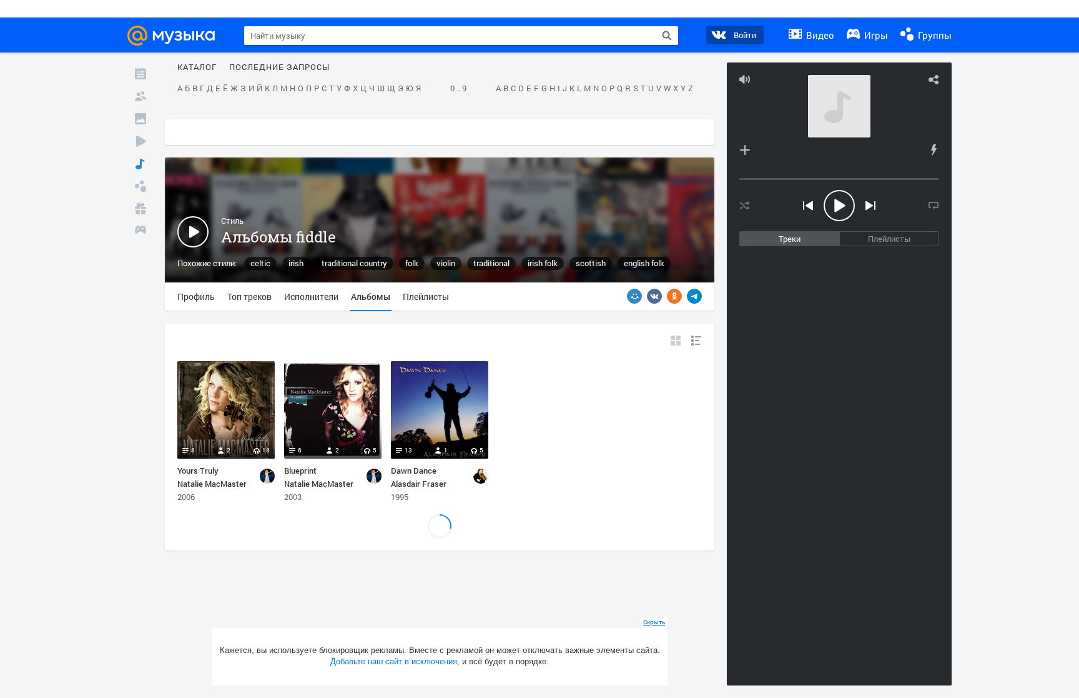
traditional (491, 263)
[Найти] (667, 35)
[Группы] (140, 186)
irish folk (543, 263)
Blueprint (300, 470)
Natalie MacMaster (212, 483)
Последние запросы (279, 67)
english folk (644, 263)
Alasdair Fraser (418, 483)
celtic (260, 263)
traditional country (354, 263)
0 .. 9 (458, 89)
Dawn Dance (413, 470)
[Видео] (140, 141)
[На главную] (176, 36)
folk (411, 263)
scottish (591, 263)
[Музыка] (140, 163)
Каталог (197, 67)
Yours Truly (198, 470)
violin (445, 263)
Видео (819, 35)
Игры (875, 35)
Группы (933, 35)
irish (295, 263)
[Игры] (140, 231)
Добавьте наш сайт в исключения (393, 661)
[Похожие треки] (933, 150)
